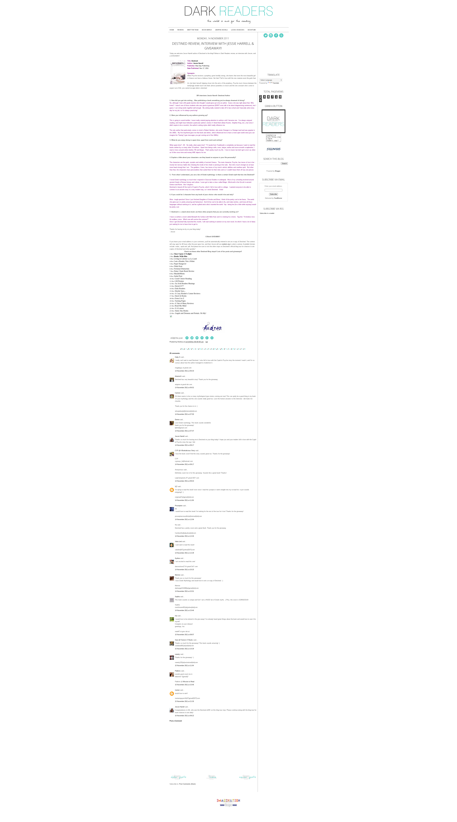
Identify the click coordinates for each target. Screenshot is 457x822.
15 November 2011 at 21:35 (184, 701)
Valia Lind (178, 541)
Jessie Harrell (179, 436)
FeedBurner (278, 198)
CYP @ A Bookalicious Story (185, 450)
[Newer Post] (247, 780)
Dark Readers (180, 288)
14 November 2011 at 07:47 (184, 431)
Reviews (180, 30)
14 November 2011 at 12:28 (184, 553)
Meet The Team (192, 30)
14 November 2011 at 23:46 (184, 610)
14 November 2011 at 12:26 (184, 536)
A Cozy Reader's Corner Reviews (187, 293)
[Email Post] (206, 342)
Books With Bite (180, 256)
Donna (177, 419)
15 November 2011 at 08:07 (184, 634)
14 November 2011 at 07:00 (184, 414)
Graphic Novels (221, 30)
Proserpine (178, 506)
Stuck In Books (180, 296)
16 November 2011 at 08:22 (184, 716)
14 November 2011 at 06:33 (184, 371)
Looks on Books (237, 30)
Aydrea (177, 558)
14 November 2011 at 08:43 (184, 481)
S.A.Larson (179, 308)
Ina (176, 616)
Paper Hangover (180, 264)
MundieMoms (179, 274)
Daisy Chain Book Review (184, 271)
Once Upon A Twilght (182, 254)
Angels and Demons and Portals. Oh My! (190, 313)
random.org (226, 244)
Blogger (277, 171)
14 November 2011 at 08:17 (184, 445)
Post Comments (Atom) (187, 784)
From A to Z (179, 298)
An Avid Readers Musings (185, 283)
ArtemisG (178, 376)
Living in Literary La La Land (185, 259)
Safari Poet (178, 276)
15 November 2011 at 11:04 (184, 665)
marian (177, 690)
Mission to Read (188, 681)
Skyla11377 (179, 286)
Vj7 (176, 486)
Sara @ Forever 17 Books (184, 640)
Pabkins (178, 671)
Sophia (177, 596)
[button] (213, 316)
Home (172, 30)
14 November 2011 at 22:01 (184, 591)
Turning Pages (180, 301)
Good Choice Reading (183, 279)
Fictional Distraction (181, 269)
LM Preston (179, 281)
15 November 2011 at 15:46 (184, 685)
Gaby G (177, 357)
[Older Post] (178, 780)
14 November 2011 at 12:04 (184, 519)
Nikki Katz (178, 266)
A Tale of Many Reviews (184, 303)
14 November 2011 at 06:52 (184, 387)
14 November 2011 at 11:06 (184, 500)
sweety (177, 654)
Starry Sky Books (181, 311)
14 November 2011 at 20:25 (184, 569)
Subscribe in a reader (267, 213)
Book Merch (207, 30)
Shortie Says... (180, 291)
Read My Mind (180, 306)
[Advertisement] (271, 55)
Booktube (252, 30)
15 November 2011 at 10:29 (184, 649)
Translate (276, 83)
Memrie (177, 575)
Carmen (178, 393)
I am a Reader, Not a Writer (184, 261)
